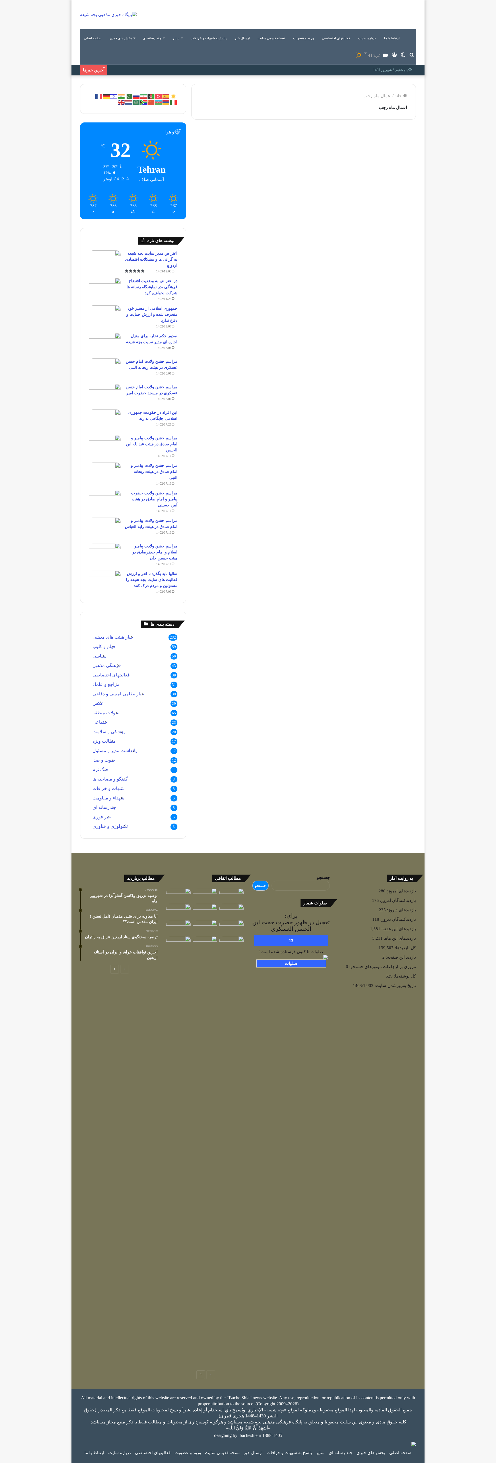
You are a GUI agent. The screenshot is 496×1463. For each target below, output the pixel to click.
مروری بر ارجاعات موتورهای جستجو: (382, 966)
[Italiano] (173, 102)
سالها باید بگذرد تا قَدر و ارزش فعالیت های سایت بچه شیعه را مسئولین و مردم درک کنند (151, 579)
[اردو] (129, 95)
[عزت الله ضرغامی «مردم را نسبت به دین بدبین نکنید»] (178, 927)
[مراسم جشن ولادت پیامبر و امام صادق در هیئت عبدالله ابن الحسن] (105, 446)
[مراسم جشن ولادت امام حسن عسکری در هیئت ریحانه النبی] (105, 369)
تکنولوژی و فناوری (110, 826)
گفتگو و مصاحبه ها (110, 779)
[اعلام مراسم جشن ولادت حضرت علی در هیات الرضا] (178, 911)
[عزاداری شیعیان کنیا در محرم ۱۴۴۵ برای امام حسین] (178, 895)
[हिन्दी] (121, 95)
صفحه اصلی (92, 38)
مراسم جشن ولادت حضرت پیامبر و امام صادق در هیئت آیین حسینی (154, 499)
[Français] (99, 95)
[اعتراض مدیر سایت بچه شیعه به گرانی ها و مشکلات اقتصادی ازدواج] (105, 261)
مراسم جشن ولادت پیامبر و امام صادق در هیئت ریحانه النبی (154, 471)
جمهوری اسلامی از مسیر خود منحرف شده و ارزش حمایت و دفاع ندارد (151, 314)
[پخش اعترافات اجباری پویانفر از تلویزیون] (231, 895)
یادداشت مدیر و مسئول (114, 750)
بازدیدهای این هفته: (398, 928)
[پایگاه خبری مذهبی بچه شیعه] (108, 14)
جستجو (323, 877)
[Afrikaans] (144, 102)
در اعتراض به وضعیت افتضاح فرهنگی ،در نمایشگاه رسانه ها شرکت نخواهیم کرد (152, 287)
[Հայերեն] (166, 102)
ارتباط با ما (392, 38)
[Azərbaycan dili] (158, 102)
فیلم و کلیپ (103, 646)
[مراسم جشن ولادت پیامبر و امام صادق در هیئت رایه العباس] (105, 528)
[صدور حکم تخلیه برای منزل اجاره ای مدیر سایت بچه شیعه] (105, 343)
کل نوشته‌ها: (404, 976)
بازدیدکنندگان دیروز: (397, 919)
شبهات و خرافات (108, 788)
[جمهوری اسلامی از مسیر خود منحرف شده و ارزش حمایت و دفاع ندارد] (105, 316)
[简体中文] (151, 102)
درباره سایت (367, 38)
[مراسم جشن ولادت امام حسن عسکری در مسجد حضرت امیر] (105, 394)
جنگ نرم (100, 769)
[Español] (166, 95)
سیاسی (99, 656)
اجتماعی (100, 722)
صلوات (291, 963)
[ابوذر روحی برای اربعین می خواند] (231, 927)
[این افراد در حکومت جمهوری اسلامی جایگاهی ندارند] (105, 420)
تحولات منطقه (105, 712)
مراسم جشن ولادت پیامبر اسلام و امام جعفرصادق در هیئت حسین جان (154, 552)
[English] (121, 102)
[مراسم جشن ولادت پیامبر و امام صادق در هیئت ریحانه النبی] (105, 473)
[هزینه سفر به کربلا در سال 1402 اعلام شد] (205, 895)
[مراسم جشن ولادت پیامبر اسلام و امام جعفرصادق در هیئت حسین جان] (105, 554)
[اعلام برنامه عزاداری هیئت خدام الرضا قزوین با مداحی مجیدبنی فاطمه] (205, 927)
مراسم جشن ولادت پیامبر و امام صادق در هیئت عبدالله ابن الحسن (151, 444)
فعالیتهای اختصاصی (336, 38)
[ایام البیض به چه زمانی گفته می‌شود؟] (178, 943)
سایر (176, 38)
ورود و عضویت (303, 38)
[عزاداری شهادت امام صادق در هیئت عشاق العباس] (231, 911)
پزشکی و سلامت (108, 731)
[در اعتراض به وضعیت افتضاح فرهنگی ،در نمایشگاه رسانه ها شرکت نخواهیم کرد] (105, 288)
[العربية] (136, 102)
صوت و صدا (103, 760)
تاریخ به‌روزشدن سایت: (394, 985)
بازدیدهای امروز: (400, 891)
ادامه (282, 233)
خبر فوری (101, 816)
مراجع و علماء (105, 684)
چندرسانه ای (104, 807)
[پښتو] (151, 95)
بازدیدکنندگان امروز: (397, 900)
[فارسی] (144, 95)
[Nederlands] (129, 102)
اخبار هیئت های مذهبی (113, 637)
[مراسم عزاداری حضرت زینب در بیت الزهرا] (205, 943)
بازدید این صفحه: (400, 957)
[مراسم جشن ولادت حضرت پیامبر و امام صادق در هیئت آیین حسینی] (105, 501)
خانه (398, 95)
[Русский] (136, 95)
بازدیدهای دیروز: (401, 910)
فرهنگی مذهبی (273, 140)
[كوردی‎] (173, 95)
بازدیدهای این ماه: (399, 938)
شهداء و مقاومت (108, 797)
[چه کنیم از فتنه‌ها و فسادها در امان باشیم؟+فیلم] (231, 1151)
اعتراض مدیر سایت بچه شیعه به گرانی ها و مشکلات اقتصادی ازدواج (151, 259)
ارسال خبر (242, 38)
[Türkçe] (158, 95)
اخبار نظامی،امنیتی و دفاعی (119, 693)
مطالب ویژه (104, 741)
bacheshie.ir (250, 1435)
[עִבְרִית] (114, 95)
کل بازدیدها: (405, 947)
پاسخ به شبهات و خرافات (208, 38)
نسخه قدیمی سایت (271, 38)
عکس (98, 703)
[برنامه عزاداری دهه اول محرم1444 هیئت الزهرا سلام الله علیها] (205, 911)
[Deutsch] (106, 95)
